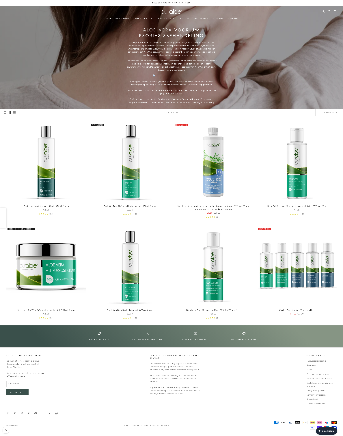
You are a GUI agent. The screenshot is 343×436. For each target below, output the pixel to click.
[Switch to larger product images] (5, 112)
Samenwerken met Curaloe (319, 378)
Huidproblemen (166, 18)
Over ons (233, 18)
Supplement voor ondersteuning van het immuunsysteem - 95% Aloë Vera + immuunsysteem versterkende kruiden (213, 208)
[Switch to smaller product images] (10, 112)
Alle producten (143, 18)
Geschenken (201, 18)
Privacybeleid (313, 399)
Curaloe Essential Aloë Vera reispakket (296, 310)
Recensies (311, 365)
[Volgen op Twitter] (14, 413)
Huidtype (184, 18)
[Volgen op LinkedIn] (49, 413)
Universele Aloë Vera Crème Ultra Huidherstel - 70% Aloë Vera (46, 310)
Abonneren (17, 392)
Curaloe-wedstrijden (316, 404)
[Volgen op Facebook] (7, 413)
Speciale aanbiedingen (117, 18)
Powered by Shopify (159, 425)
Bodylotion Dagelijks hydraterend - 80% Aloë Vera (130, 310)
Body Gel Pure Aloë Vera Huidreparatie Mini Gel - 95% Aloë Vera (296, 206)
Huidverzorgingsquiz (316, 361)
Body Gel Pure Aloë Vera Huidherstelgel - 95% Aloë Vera (130, 206)
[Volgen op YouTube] (35, 413)
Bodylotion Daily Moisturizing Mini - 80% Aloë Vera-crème (213, 310)
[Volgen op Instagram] (21, 413)
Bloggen (218, 18)
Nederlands (12, 425)
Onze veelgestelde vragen (319, 374)
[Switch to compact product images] (14, 112)
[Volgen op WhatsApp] (56, 413)
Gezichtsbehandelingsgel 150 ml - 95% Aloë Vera (46, 206)
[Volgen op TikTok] (42, 413)
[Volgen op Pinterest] (28, 413)
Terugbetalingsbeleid (316, 390)
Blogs (309, 370)
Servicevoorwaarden (316, 395)
